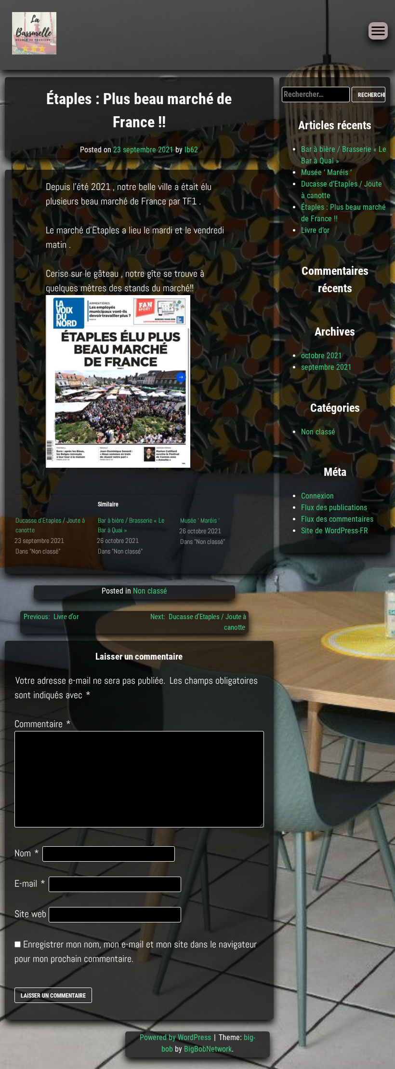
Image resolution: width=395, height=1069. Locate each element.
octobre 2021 (321, 355)
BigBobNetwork (208, 1049)
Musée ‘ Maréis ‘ (200, 520)
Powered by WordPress (176, 1037)
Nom (26, 853)
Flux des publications (334, 507)
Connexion (317, 496)
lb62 (191, 149)
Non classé (150, 590)
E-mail (29, 883)
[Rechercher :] (317, 94)
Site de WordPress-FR (334, 530)
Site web (30, 913)
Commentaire (42, 723)
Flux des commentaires (337, 519)
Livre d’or (315, 230)
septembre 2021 (326, 367)
